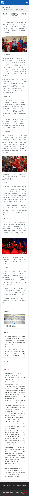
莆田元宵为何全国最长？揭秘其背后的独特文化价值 (16, 432)
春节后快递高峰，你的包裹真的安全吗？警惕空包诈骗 (16, 419)
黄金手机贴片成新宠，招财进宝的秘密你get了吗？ (16, 443)
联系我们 (13, 485)
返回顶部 (23, 493)
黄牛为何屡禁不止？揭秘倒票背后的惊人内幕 (14, 470)
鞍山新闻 (8, 7)
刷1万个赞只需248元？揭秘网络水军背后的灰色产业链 (17, 417)
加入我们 (3, 485)
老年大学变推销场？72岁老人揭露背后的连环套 (15, 413)
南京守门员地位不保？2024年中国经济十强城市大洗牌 (17, 342)
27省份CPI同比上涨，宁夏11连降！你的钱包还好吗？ (16, 375)
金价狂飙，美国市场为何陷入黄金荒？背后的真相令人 (16, 415)
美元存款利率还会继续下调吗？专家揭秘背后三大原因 (16, 438)
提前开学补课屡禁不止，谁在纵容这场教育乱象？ (15, 466)
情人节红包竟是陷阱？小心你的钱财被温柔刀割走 (15, 355)
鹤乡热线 (19, 485)
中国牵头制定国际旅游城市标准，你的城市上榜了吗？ (16, 440)
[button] (14, 323)
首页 (3, 7)
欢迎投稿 (8, 485)
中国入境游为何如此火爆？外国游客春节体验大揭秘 (16, 476)
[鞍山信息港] (6, 2)
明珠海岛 (24, 485)
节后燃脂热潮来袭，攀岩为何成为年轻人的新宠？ (15, 461)
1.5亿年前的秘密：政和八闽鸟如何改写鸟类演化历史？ (17, 388)
